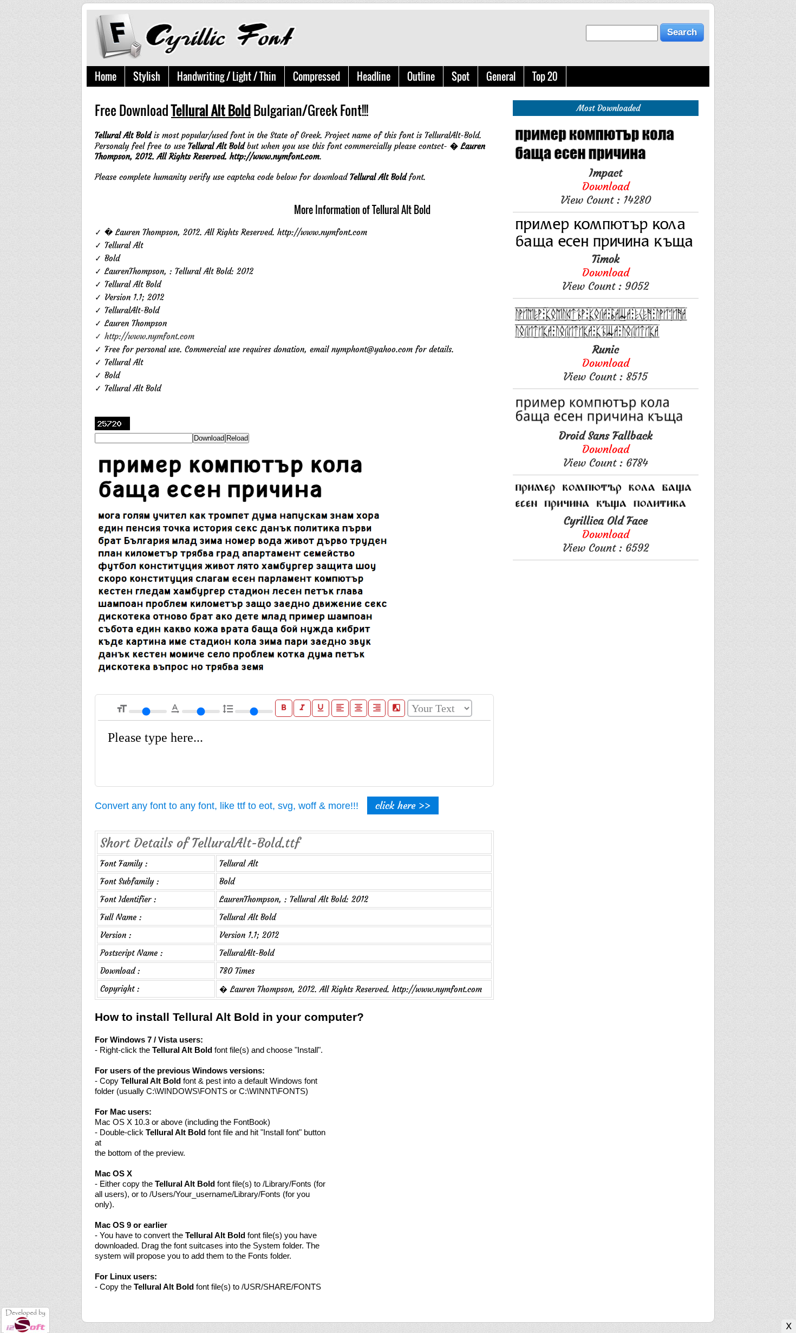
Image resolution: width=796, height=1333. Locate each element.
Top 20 (545, 76)
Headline (373, 76)
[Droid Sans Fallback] (606, 423)
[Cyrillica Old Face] (606, 508)
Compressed (316, 76)
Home (105, 76)
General (501, 76)
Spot (460, 76)
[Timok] (606, 247)
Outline (421, 76)
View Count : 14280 (605, 186)
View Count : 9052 (605, 272)
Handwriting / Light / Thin (226, 76)
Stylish (146, 76)
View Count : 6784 (606, 449)
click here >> (402, 805)
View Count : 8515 (605, 362)
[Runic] (606, 337)
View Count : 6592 (606, 534)
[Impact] (606, 161)
